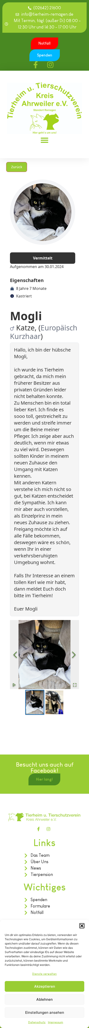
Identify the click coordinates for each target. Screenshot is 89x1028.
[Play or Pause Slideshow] (14, 685)
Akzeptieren (44, 986)
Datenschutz (37, 1022)
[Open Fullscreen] (74, 685)
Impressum (55, 1022)
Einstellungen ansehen (44, 1012)
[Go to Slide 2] (54, 702)
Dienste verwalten (44, 974)
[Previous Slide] (15, 654)
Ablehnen (44, 999)
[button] (82, 925)
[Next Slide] (74, 654)
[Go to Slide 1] (34, 702)
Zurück (16, 167)
